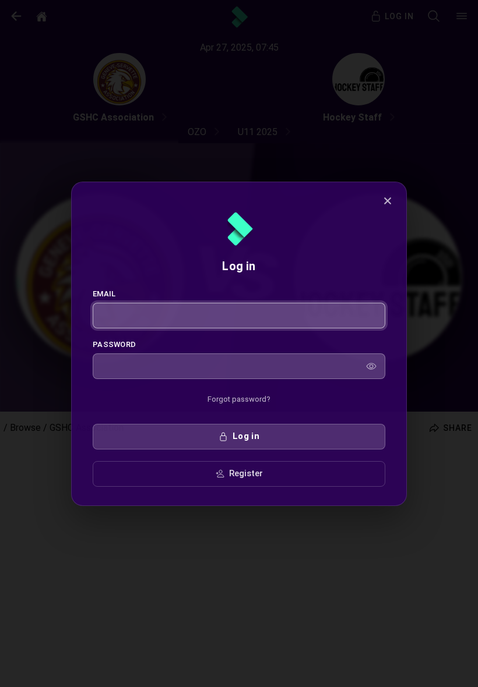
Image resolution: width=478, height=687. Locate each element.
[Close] (387, 200)
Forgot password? (239, 399)
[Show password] (371, 366)
